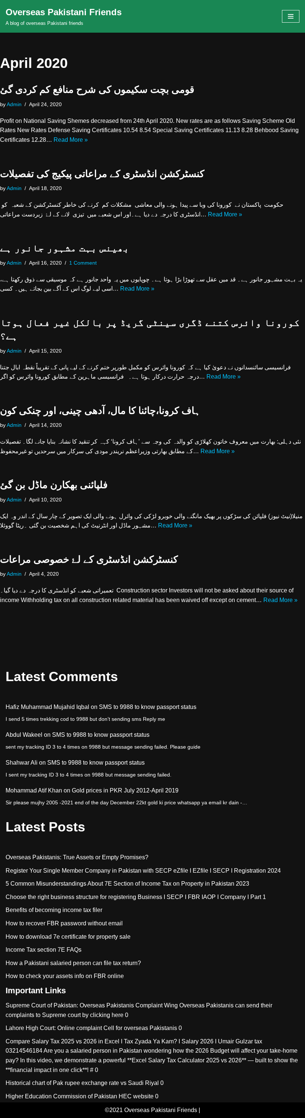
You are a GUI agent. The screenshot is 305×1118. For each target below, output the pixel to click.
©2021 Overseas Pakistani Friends (151, 1110)
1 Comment (83, 263)
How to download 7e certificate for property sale (68, 937)
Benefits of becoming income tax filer (54, 910)
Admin (14, 104)
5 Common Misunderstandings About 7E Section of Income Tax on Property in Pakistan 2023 (127, 883)
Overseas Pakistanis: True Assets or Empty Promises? (77, 857)
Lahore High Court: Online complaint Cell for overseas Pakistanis (91, 1028)
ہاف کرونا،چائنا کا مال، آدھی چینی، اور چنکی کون (100, 410)
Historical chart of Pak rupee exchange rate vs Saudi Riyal (82, 1083)
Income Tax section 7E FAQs (43, 950)
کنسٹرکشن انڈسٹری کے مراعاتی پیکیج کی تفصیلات (102, 173)
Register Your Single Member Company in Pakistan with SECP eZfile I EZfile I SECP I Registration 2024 (143, 870)
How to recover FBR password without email (64, 923)
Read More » (71, 140)
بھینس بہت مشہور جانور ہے (64, 248)
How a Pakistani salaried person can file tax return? (73, 963)
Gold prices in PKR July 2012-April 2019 (125, 790)
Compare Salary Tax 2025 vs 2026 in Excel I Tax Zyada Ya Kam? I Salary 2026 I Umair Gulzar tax (134, 1041)
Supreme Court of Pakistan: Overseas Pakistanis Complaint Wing (92, 1005)
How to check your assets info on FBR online (65, 976)
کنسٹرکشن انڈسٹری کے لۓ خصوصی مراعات (89, 559)
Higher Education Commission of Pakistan (61, 1096)
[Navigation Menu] (290, 16)
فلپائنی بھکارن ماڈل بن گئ (53, 484)
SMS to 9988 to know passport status (147, 707)
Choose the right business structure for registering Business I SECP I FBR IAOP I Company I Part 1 (136, 897)
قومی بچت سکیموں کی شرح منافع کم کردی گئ (97, 89)
